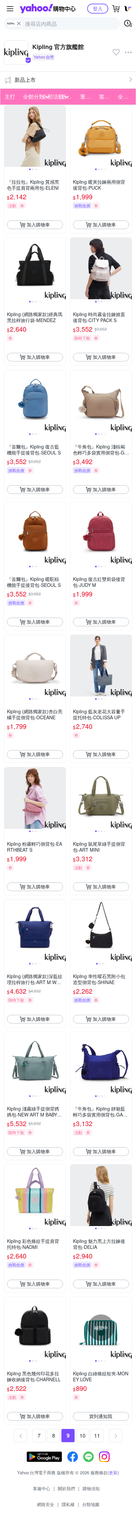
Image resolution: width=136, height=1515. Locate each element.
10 (82, 1435)
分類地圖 (90, 1504)
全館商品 (125, 96)
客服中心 (41, 1488)
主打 (10, 96)
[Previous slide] (8, 136)
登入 (98, 8)
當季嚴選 (106, 96)
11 (97, 1435)
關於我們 (66, 1488)
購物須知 (91, 1488)
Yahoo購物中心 (48, 8)
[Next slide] (61, 136)
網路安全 (45, 1504)
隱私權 (68, 1504)
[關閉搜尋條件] (19, 23)
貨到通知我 (100, 1416)
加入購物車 (38, 224)
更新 (113, 1472)
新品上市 (25, 79)
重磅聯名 (87, 96)
